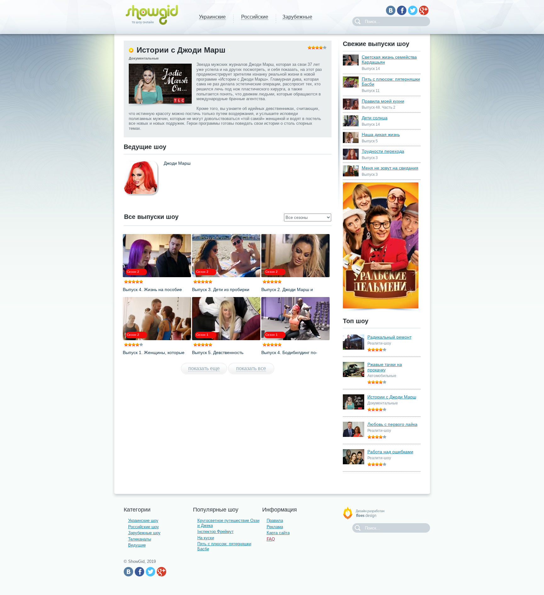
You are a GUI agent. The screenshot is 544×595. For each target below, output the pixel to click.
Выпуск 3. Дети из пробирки (220, 289)
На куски (205, 537)
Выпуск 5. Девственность (217, 352)
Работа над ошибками (390, 451)
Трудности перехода (383, 151)
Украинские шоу (143, 520)
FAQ (271, 539)
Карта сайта (278, 532)
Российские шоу (143, 526)
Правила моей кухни (383, 101)
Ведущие (137, 545)
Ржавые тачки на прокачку (384, 367)
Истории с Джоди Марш (391, 396)
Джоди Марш (177, 163)
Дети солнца (375, 117)
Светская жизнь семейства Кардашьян (389, 59)
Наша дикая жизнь (381, 134)
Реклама (275, 526)
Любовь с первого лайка (392, 424)
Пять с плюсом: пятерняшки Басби (391, 82)
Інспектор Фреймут (215, 531)
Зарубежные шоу (144, 532)
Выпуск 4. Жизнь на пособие (152, 289)
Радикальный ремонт (389, 337)
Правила (275, 520)
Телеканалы (139, 539)
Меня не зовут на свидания (390, 167)
